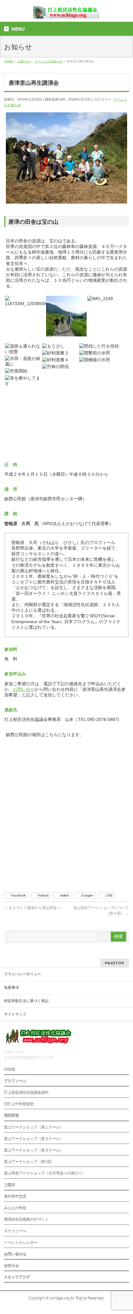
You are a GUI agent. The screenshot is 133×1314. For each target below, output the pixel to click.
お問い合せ (24, 689)
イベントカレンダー (20, 1243)
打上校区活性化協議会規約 (26, 1093)
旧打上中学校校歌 (19, 1104)
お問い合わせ (15, 1254)
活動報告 (11, 1116)
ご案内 (9, 1185)
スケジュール (15, 1231)
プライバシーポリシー (22, 974)
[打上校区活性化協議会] (66, 11)
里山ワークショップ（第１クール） (33, 1127)
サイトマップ (15, 1014)
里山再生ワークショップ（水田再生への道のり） (45, 1173)
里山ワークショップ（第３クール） (33, 1150)
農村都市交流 (15, 1197)
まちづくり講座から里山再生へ (32, 908)
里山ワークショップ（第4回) (28, 1162)
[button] (24, 301)
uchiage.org (59, 1298)
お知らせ (11, 1266)
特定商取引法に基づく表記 (26, 1001)
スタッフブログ (17, 1277)
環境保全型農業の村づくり (26, 1219)
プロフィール (15, 1081)
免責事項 (11, 987)
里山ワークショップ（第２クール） (33, 1139)
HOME (9, 1070)
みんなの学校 (15, 1208)
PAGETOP (114, 963)
